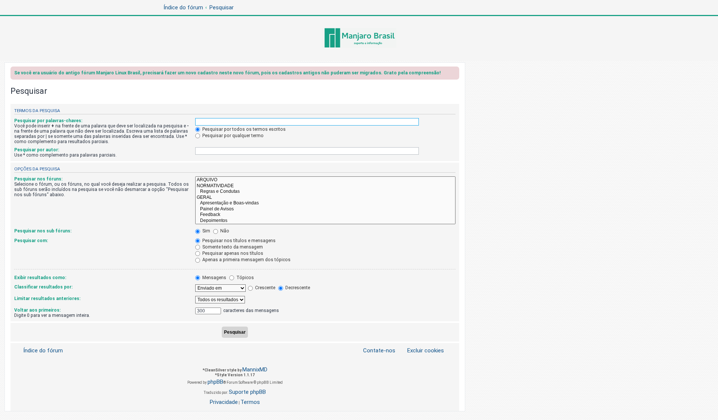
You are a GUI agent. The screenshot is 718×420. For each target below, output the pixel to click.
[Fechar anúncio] (454, 74)
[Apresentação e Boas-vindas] (325, 203)
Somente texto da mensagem (232, 247)
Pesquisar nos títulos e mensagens (238, 240)
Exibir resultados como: (40, 277)
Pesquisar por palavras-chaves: (48, 120)
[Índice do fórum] (359, 38)
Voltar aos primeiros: (37, 310)
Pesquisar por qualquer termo (232, 135)
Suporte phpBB (247, 392)
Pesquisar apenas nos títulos (232, 253)
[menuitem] (421, 350)
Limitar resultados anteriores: (47, 298)
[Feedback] (325, 215)
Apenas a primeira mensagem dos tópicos (246, 259)
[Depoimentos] (325, 221)
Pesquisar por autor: (36, 149)
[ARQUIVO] (325, 180)
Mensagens (213, 277)
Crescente (264, 287)
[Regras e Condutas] (325, 192)
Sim (205, 231)
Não (224, 231)
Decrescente (297, 287)
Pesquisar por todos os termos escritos (243, 129)
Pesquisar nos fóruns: (38, 179)
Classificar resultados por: (43, 287)
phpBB (215, 382)
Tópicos (244, 277)
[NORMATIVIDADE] (325, 186)
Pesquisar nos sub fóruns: (42, 231)
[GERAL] (325, 198)
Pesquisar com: (31, 240)
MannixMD (254, 369)
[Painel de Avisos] (325, 209)
